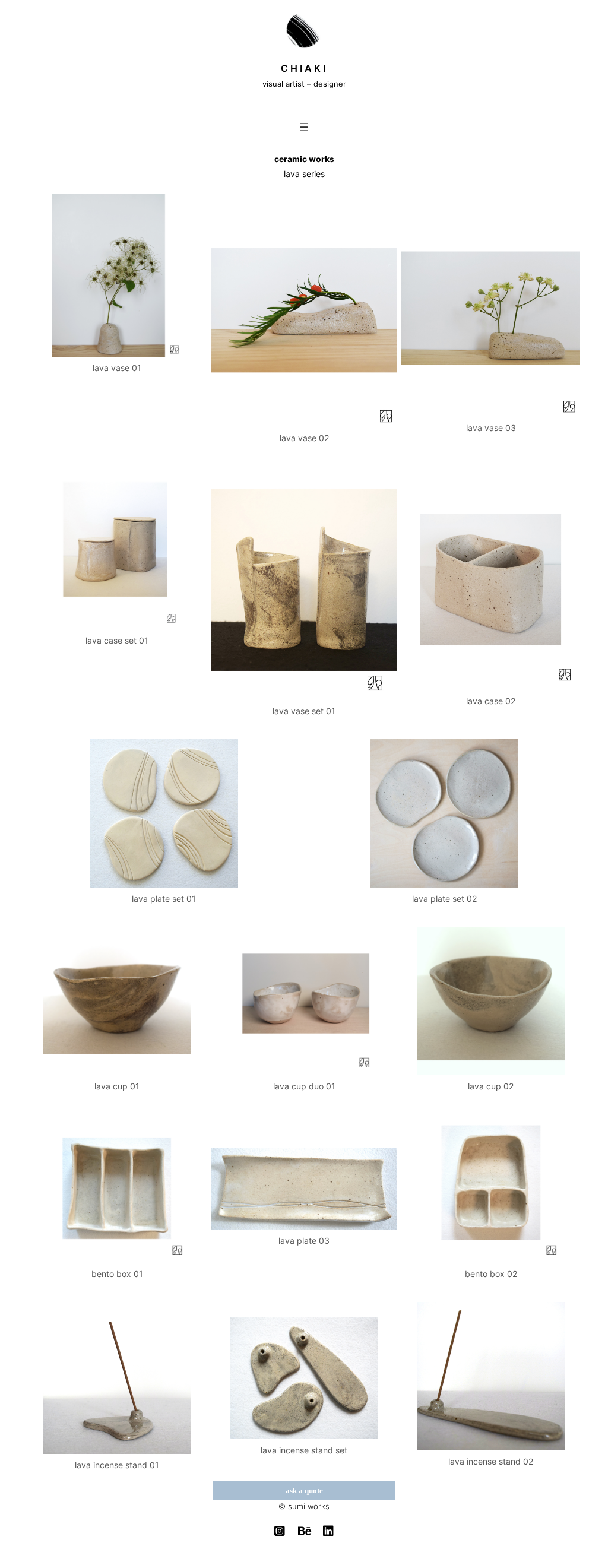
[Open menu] (304, 127)
